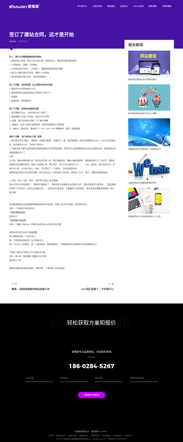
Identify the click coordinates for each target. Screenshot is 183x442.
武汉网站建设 (117, 436)
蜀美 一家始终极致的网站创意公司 (31, 289)
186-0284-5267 (91, 366)
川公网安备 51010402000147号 (117, 439)
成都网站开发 (83, 436)
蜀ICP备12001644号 (99, 439)
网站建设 (111, 6)
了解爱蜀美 (166, 6)
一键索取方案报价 (91, 395)
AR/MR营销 (138, 6)
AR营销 (50, 436)
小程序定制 (97, 6)
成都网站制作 (72, 436)
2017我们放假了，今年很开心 (97, 289)
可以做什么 (82, 6)
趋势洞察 (152, 6)
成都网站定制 (95, 436)
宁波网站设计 (128, 436)
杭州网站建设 (106, 436)
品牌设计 (124, 6)
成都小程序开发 (61, 436)
